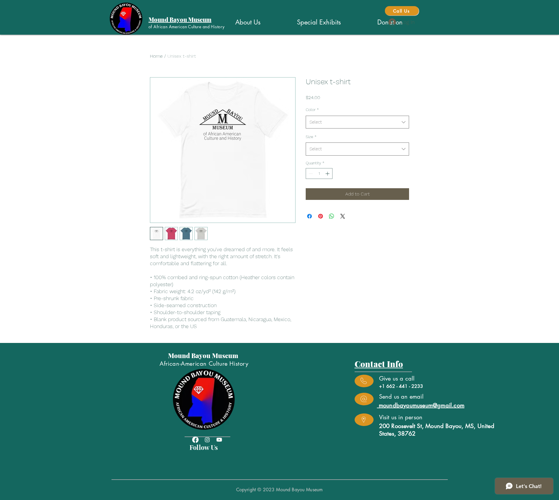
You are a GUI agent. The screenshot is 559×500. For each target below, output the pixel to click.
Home (156, 56)
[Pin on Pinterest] (320, 216)
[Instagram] (207, 439)
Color (312, 109)
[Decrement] (310, 173)
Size (311, 136)
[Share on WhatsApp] (331, 216)
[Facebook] (195, 439)
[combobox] (357, 122)
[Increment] (328, 173)
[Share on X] (342, 216)
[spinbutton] (319, 173)
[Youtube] (219, 439)
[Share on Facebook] (309, 216)
